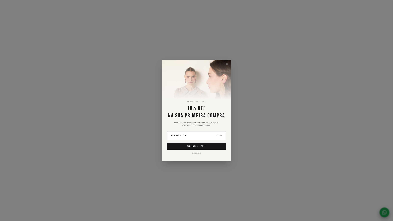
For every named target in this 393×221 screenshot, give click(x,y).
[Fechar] (226, 64)
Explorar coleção (196, 146)
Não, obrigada (196, 153)
